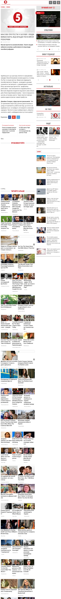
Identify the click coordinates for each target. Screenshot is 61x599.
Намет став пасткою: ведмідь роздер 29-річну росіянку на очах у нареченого (53, 201)
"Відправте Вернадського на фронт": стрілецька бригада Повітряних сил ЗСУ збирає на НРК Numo (42, 75)
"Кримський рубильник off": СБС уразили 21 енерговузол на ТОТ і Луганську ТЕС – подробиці (47, 42)
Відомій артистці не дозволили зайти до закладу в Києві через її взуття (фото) (53, 210)
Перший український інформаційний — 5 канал (5, 2)
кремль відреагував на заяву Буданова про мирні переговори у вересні (53, 182)
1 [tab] (44, 49)
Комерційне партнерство (40, 114)
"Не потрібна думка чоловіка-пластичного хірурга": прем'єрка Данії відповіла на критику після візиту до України (53, 240)
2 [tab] (47, 49)
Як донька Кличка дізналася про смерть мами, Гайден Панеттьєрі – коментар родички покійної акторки (53, 171)
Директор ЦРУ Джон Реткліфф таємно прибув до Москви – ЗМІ (52, 191)
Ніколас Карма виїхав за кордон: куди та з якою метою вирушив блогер (53, 230)
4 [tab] (52, 49)
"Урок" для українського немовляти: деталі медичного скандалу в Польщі (53, 251)
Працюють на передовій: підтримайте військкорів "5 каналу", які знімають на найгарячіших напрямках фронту (43, 65)
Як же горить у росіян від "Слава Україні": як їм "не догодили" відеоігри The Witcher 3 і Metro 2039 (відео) (53, 220)
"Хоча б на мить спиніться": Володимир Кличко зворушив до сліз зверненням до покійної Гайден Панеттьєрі (53, 159)
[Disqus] (18, 167)
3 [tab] (49, 49)
